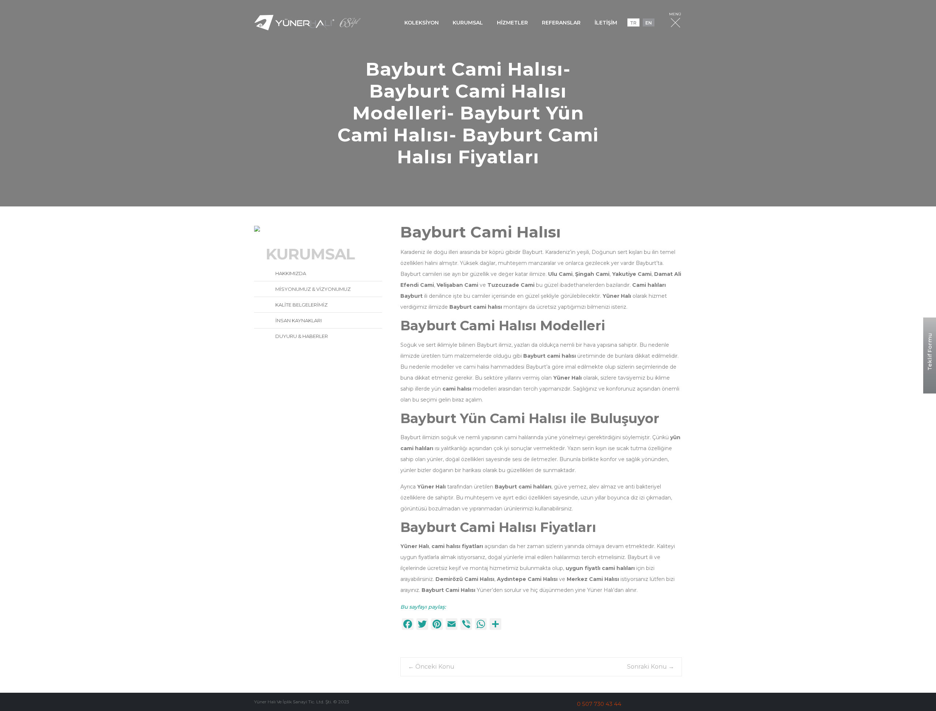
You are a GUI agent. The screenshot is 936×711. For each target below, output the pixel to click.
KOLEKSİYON (421, 22)
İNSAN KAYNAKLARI (298, 320)
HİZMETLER (512, 22)
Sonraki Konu (650, 666)
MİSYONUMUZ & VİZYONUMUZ (312, 289)
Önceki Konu (431, 666)
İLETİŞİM (606, 22)
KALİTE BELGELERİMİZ (301, 305)
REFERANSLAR (561, 22)
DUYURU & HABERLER (301, 336)
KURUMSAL (468, 22)
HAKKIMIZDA (290, 273)
